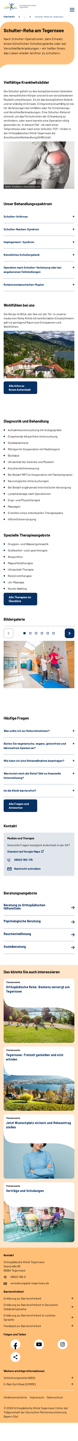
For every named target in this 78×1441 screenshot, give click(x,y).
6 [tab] (54, 633)
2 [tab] (30, 633)
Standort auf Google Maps (23, 851)
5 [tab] (48, 633)
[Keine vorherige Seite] (8, 633)
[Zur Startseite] (20, 7)
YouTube (40, 1342)
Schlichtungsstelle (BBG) (19, 1377)
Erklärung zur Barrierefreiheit (22, 1298)
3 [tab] (36, 633)
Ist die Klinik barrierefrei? (20, 790)
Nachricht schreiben (27, 868)
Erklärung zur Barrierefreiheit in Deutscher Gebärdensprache (31, 1307)
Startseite (9, 16)
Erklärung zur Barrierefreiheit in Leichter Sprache (30, 1317)
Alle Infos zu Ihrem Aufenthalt (20, 387)
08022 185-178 (23, 859)
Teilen (15, 1357)
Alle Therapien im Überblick (20, 599)
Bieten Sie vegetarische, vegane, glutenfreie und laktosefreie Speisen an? (35, 746)
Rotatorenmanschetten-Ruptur (24, 284)
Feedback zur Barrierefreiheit (22, 1326)
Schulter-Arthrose (16, 216)
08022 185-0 (18, 1276)
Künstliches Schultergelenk (22, 254)
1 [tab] (24, 633)
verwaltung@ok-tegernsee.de (30, 1283)
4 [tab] (42, 633)
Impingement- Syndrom (19, 242)
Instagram (63, 1342)
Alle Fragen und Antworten (19, 805)
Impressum (37, 1397)
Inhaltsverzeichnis (15, 1397)
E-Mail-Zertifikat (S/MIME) (20, 1384)
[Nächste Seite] (69, 633)
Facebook (16, 1342)
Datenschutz (55, 1397)
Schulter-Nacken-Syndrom (21, 229)
